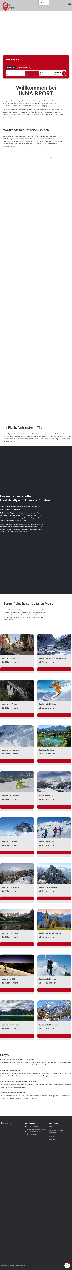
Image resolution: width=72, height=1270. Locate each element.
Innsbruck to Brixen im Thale (50, 933)
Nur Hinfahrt (10, 67)
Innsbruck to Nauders (47, 979)
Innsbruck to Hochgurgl (48, 704)
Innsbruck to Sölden (9, 842)
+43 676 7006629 (32, 1127)
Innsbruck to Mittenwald (48, 1025)
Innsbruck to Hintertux (10, 750)
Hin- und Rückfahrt (24, 67)
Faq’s (51, 1127)
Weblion (11, 1265)
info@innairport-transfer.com (36, 1129)
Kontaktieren (30, 1123)
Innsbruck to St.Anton (10, 796)
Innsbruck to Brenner (10, 704)
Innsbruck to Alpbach (47, 750)
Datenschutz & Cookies (56, 1130)
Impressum (52, 1133)
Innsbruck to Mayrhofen (48, 887)
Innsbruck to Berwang (10, 887)
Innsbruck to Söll (8, 979)
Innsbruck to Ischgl (46, 842)
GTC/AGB (52, 1136)
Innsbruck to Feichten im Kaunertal (52, 658)
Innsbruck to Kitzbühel (10, 658)
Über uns (52, 1140)
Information (53, 1123)
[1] (67, 1265)
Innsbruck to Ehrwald (10, 933)
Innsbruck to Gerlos (46, 796)
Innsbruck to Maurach (10, 1025)
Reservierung (12, 59)
